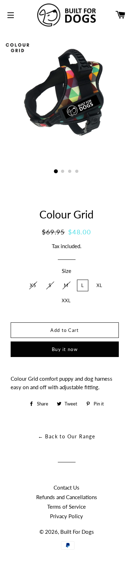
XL (99, 285)
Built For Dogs (77, 531)
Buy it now (65, 349)
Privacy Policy (66, 516)
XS (33, 285)
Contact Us (66, 487)
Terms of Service (66, 506)
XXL (66, 300)
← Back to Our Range (66, 436)
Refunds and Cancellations (66, 497)
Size (66, 271)
